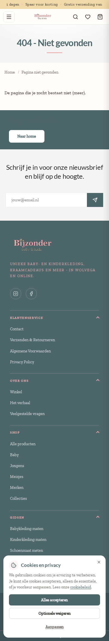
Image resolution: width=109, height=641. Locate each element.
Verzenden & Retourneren (32, 339)
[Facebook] (31, 293)
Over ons (19, 381)
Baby (14, 454)
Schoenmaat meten (26, 550)
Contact (16, 328)
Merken (16, 487)
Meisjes (16, 476)
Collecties (18, 498)
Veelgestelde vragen (27, 413)
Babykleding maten (26, 528)
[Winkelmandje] (100, 16)
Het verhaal (20, 402)
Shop (15, 432)
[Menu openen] (9, 16)
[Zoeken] (75, 16)
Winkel (16, 391)
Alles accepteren (54, 600)
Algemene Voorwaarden (30, 351)
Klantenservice (26, 318)
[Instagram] (15, 293)
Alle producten (22, 443)
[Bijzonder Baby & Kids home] (42, 17)
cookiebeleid (80, 587)
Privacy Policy (22, 361)
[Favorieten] (87, 16)
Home (9, 72)
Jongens (17, 465)
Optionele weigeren (55, 613)
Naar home (26, 136)
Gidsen (17, 517)
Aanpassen (55, 626)
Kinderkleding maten (28, 539)
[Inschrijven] (95, 200)
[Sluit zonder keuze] (99, 562)
